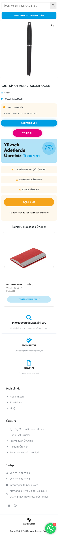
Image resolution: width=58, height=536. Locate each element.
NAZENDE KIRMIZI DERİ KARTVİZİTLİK (25, 284)
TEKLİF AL (27, 133)
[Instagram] (9, 505)
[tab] (29, 202)
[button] (53, 25)
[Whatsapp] (15, 505)
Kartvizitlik (10, 291)
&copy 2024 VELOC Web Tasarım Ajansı (29, 531)
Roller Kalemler (13, 99)
